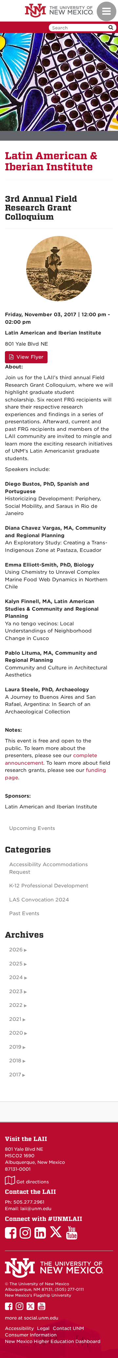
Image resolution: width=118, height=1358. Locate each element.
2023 (16, 991)
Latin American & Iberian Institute (51, 161)
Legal (43, 1328)
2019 (15, 1047)
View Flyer (29, 357)
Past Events (24, 913)
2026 (16, 950)
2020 (16, 1033)
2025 (16, 964)
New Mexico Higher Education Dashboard (52, 1341)
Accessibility (19, 1328)
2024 (16, 977)
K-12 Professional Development (48, 886)
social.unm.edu (41, 1317)
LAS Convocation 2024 (39, 900)
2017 (15, 1075)
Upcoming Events (32, 828)
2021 (15, 1019)
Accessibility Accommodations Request (48, 868)
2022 (16, 1005)
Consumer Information (31, 1334)
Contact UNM (68, 1328)
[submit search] (110, 27)
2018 (15, 1061)
